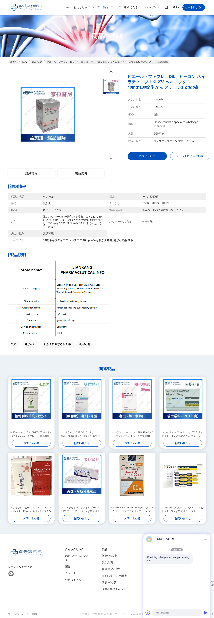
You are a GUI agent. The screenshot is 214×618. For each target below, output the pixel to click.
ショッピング (151, 7)
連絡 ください (132, 7)
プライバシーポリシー (19, 614)
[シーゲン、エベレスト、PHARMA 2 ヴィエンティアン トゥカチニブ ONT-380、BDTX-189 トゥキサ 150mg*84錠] (132, 403)
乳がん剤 (84, 344)
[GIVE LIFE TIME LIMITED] (26, 7)
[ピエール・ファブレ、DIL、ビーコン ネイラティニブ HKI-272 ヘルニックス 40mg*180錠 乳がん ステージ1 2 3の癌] (48, 114)
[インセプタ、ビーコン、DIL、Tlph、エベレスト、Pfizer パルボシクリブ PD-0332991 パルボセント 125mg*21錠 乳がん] (31, 479)
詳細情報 (31, 173)
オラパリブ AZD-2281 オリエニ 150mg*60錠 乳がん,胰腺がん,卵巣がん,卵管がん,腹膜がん (82, 434)
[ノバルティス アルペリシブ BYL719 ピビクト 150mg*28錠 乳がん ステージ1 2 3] (183, 479)
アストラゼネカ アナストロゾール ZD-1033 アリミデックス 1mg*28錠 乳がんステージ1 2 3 (81, 509)
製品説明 (81, 173)
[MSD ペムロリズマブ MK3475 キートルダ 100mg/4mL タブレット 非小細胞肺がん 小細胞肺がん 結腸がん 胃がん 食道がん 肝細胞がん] (31, 403)
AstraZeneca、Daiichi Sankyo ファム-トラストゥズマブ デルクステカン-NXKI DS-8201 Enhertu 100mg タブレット (132, 509)
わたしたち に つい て (87, 7)
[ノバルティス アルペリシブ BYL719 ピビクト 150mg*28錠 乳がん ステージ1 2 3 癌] (183, 403)
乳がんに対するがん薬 (57, 344)
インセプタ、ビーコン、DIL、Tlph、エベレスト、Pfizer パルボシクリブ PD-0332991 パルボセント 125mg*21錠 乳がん (31, 509)
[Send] (205, 612)
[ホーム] (26, 556)
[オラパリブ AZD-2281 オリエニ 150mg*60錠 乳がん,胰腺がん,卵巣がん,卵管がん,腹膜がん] (82, 403)
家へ (68, 7)
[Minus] (206, 539)
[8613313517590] (11, 574)
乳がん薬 (30, 344)
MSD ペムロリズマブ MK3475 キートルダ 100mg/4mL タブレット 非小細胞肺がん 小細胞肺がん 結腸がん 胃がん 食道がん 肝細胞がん (31, 434)
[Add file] (147, 612)
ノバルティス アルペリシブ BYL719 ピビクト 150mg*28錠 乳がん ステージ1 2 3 (183, 509)
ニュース (116, 7)
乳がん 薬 (37, 61)
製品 (105, 7)
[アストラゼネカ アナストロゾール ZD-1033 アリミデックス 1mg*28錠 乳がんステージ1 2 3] (82, 479)
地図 (35, 614)
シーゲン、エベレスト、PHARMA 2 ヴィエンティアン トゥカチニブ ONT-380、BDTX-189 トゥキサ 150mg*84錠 (132, 434)
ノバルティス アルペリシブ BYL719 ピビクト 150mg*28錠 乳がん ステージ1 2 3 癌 (183, 434)
